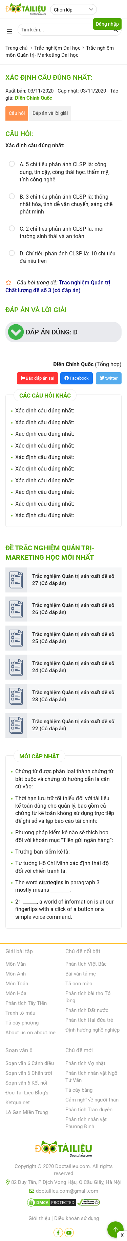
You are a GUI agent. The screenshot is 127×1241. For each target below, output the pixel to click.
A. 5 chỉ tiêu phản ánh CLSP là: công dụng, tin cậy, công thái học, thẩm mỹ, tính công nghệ (64, 172)
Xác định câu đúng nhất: (44, 410)
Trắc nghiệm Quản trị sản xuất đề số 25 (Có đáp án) (73, 637)
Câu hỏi (17, 113)
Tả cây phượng (22, 1023)
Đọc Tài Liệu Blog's (26, 1093)
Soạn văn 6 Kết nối (26, 1083)
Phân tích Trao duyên (88, 1110)
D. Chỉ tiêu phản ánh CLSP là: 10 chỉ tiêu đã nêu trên (67, 257)
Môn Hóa (15, 993)
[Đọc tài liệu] (58, 1232)
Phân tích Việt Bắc (86, 964)
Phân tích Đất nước (86, 1010)
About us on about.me (30, 1033)
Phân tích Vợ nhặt (85, 1063)
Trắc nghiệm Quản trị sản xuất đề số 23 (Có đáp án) (73, 696)
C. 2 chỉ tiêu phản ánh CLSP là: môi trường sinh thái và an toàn (62, 232)
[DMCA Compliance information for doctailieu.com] (88, 1203)
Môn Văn (15, 964)
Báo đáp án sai (39, 378)
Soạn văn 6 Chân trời (28, 1073)
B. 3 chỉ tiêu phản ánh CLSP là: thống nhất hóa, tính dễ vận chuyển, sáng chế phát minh (66, 204)
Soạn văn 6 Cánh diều (29, 1063)
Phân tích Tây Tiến (26, 1003)
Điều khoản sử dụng (76, 1218)
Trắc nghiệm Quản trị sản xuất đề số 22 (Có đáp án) (73, 725)
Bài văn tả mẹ (80, 974)
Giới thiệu (39, 1218)
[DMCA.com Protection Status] (51, 1203)
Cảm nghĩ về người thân (92, 1100)
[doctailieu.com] (63, 1150)
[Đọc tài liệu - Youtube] (69, 1232)
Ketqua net (17, 1102)
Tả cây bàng (78, 1090)
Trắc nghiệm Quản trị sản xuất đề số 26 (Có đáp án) (73, 608)
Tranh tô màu (20, 1013)
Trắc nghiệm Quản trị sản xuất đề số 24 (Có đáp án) (73, 667)
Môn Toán (16, 984)
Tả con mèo (78, 984)
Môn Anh (15, 974)
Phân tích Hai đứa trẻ (89, 1020)
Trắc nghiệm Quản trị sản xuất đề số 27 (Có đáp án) (73, 579)
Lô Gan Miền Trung (26, 1112)
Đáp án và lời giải (50, 113)
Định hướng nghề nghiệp (92, 1030)
